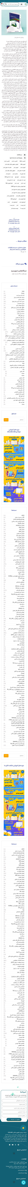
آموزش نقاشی (21, 543)
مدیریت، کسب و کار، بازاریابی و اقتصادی (15, 398)
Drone (22, 293)
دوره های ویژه (21, 326)
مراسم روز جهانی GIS (19, 693)
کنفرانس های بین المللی (19, 671)
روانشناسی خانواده (20, 328)
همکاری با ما (21, 729)
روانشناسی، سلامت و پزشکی (18, 330)
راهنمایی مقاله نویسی (19, 616)
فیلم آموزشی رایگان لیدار (20, 196)
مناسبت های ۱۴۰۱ (20, 714)
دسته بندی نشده (20, 313)
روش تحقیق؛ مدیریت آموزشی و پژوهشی (15, 340)
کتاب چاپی (22, 371)
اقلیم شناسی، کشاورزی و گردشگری (17, 353)
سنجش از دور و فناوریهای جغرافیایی (16, 359)
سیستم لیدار (23, 177)
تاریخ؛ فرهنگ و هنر (20, 305)
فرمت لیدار (17, 183)
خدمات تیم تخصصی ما (19, 592)
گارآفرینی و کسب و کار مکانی (18, 677)
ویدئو (23, 404)
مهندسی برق (21, 402)
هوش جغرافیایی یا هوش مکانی (17, 733)
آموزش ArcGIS (21, 523)
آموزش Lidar (22, 164)
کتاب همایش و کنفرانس (19, 392)
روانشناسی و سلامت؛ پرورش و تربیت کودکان (14, 336)
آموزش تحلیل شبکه (20, 535)
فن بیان (22, 647)
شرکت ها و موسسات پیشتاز (18, 637)
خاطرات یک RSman (20, 588)
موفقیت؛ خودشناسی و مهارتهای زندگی (16, 338)
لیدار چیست (12, 205)
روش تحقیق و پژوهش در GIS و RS (16, 618)
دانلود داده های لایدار (7, 167)
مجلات (22, 373)
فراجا (23, 363)
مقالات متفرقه (21, 707)
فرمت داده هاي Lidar (9, 177)
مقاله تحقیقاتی (21, 710)
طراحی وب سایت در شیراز (18, 641)
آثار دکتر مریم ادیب (20, 295)
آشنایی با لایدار (14, 161)
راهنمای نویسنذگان (20, 614)
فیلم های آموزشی (20, 651)
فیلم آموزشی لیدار (22, 199)
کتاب (23, 369)
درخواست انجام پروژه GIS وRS (17, 594)
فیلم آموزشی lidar (9, 183)
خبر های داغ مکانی (20, 590)
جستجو (6, 419)
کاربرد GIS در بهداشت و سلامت (17, 657)
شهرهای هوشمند (20, 639)
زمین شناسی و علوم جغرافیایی (18, 351)
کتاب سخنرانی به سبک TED (18, 663)
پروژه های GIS (21, 578)
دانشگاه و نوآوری (20, 311)
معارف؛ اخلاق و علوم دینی (18, 400)
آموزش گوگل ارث (20, 537)
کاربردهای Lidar (14, 199)
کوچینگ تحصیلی (20, 675)
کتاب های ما (21, 667)
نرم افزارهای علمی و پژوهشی (18, 342)
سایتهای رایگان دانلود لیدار (10, 170)
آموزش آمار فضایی (20, 533)
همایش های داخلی (20, 727)
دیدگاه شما (22, 604)
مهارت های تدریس (20, 716)
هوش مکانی (21, 737)
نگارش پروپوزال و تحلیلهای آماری (17, 344)
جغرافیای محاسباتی (20, 582)
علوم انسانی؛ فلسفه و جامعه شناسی (16, 361)
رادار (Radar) (21, 608)
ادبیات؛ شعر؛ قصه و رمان (19, 297)
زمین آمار (22, 620)
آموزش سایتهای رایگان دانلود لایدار (11, 164)
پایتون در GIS (21, 574)
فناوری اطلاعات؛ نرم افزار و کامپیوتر (17, 365)
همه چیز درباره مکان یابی (19, 731)
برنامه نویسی (21, 566)
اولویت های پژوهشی (19, 562)
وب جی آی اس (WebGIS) (18, 741)
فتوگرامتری (22, 643)
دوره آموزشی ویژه (20, 598)
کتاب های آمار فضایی (20, 384)
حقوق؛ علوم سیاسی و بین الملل (17, 307)
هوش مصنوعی (21, 735)
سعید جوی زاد (22, 173)
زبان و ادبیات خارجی (20, 349)
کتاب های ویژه (21, 390)
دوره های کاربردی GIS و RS (18, 602)
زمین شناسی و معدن (20, 357)
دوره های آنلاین (21, 600)
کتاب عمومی (21, 378)
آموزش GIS (22, 251)
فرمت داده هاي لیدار (11, 180)
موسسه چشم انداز (14, 208)
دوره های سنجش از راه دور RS (17, 324)
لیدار (17, 205)
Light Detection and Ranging (16, 158)
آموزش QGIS (21, 531)
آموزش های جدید (20, 548)
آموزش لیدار (16, 167)
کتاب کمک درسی (20, 380)
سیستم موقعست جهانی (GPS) (17, 635)
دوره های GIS (21, 315)
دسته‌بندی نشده (20, 596)
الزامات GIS (22, 558)
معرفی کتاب (21, 697)
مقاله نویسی (21, 712)
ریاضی (23, 347)
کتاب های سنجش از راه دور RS (17, 388)
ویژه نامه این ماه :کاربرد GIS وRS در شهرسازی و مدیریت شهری (17, 744)
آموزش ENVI (21, 527)
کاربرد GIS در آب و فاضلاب (18, 655)
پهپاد (23, 580)
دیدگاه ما (22, 606)
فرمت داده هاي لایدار (21, 180)
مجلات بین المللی (20, 685)
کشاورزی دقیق (21, 669)
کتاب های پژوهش (20, 386)
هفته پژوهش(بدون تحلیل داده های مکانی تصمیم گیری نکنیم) (17, 722)
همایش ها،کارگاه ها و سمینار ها (17, 725)
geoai (23, 515)
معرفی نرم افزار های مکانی (18, 701)
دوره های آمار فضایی (20, 317)
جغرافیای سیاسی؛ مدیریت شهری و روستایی (15, 355)
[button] (21, 4)
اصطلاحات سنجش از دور (19, 556)
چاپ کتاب (22, 584)
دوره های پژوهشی (20, 322)
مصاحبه (22, 695)
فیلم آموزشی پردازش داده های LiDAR (18, 186)
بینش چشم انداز (20, 570)
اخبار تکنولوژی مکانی (20, 552)
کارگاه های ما (21, 661)
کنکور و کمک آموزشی (20, 394)
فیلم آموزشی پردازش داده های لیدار (18, 192)
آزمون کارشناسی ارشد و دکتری (18, 521)
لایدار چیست (22, 205)
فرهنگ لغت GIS (20, 645)
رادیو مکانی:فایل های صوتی (18, 610)
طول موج (17, 177)
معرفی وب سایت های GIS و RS (17, 703)
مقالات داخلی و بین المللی (18, 705)
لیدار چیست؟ (22, 208)
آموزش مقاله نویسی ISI (19, 539)
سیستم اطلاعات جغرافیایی (18, 633)
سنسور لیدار (8, 173)
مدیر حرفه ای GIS (20, 691)
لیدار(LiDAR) (19, 155)
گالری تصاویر (21, 679)
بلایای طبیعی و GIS (20, 568)
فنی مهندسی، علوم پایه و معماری (17, 367)
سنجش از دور (15, 173)
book (23, 291)
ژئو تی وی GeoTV (20, 624)
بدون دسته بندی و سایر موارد (18, 301)
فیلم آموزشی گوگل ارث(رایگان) (17, 649)
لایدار (9, 202)
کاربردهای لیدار (14, 202)
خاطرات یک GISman (19, 586)
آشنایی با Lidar (22, 161)
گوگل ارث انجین (20, 681)
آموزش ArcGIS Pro (20, 525)
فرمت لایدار (23, 183)
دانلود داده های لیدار (21, 170)
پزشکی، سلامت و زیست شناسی (17, 332)
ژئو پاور (22, 622)
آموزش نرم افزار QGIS (19, 541)
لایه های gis (21, 396)
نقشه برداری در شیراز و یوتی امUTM (16, 720)
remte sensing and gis (18, 519)
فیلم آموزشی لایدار (10, 196)
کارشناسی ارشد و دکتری (19, 659)
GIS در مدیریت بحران (19, 517)
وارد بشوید (14, 274)
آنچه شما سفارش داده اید (19, 550)
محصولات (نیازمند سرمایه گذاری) (17, 687)
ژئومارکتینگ (21, 627)
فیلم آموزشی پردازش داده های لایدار (18, 189)
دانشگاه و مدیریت (20, 309)
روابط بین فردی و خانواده (18, 334)
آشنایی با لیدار (7, 161)
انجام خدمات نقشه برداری (18, 560)
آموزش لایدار (22, 167)
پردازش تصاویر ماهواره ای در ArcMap (16, 576)
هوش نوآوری (21, 739)
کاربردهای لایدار (22, 202)
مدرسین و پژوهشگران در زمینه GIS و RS (15, 689)
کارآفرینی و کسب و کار (19, 653)
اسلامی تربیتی (21, 299)
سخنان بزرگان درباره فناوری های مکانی (16, 629)
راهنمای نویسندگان (20, 612)
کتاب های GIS (21, 382)
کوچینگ (22, 673)
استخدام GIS (21, 554)
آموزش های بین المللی (19, 546)
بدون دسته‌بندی (20, 303)
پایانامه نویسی (21, 572)
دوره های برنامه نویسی (19, 320)
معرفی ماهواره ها (20, 699)
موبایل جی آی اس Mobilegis (18, 718)
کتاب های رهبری (20, 665)
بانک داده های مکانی (19, 564)
